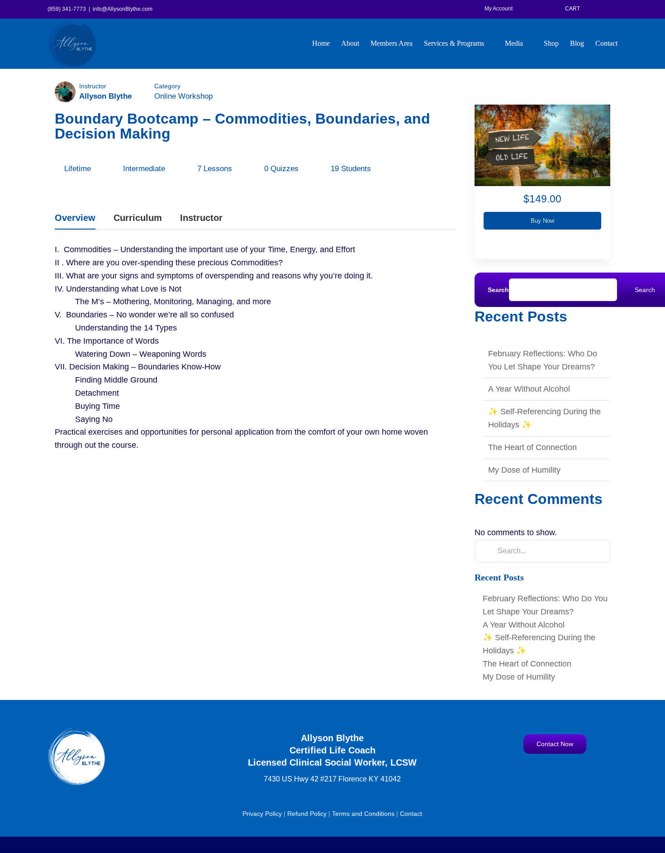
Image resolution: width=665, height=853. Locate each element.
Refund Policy (307, 813)
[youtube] (563, 772)
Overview (75, 218)
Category (167, 86)
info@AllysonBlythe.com (122, 9)
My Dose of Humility (524, 469)
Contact (411, 813)
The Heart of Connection (532, 447)
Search (498, 289)
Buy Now (542, 220)
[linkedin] (581, 772)
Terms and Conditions (363, 813)
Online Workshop (183, 96)
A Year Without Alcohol (529, 388)
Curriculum (138, 218)
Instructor (92, 86)
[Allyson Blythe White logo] (77, 731)
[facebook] (528, 772)
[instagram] (546, 772)
